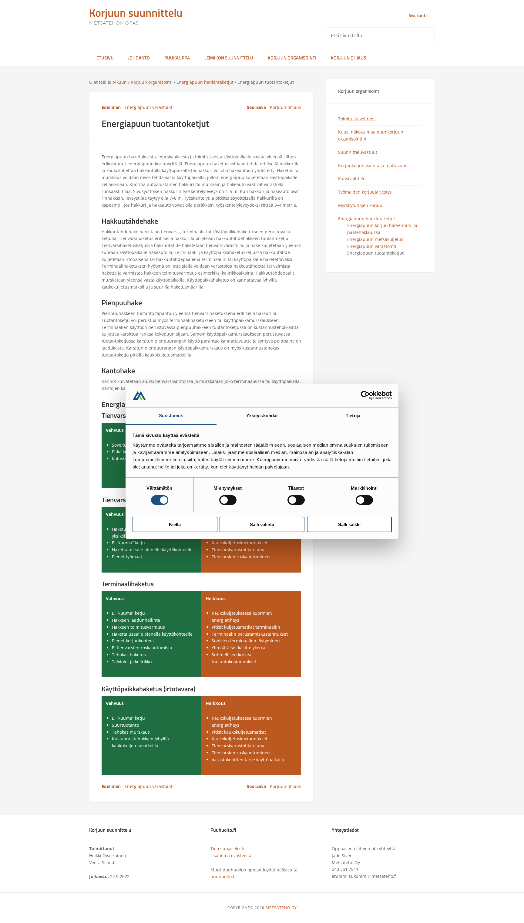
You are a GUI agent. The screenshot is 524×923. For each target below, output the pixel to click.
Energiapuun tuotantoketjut (375, 253)
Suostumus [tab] (171, 415)
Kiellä (175, 524)
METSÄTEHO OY (281, 907)
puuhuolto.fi (222, 876)
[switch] (228, 500)
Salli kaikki (349, 524)
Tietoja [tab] (353, 415)
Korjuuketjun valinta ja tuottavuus (372, 165)
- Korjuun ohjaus (274, 107)
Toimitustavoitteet (356, 119)
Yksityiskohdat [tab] (262, 415)
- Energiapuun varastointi (138, 107)
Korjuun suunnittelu (136, 12)
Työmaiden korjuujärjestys (365, 192)
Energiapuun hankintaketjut (366, 218)
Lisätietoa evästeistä (230, 855)
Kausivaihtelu (352, 178)
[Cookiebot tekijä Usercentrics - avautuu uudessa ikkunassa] (365, 395)
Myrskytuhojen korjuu (360, 205)
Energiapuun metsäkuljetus (375, 239)
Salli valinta (262, 524)
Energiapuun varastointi (371, 246)
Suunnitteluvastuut (357, 152)
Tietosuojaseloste (228, 848)
